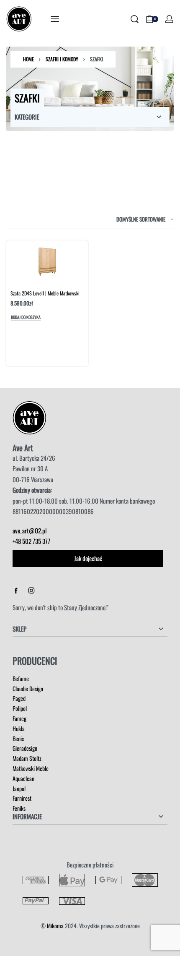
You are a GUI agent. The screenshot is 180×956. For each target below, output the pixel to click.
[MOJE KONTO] (169, 19)
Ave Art (23, 447)
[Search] (134, 19)
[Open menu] (54, 19)
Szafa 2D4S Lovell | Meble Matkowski (45, 293)
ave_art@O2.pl (29, 530)
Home (28, 59)
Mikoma (55, 925)
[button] (25, 317)
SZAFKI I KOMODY (62, 59)
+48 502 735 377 (31, 541)
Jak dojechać (88, 558)
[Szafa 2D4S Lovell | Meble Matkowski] (47, 261)
